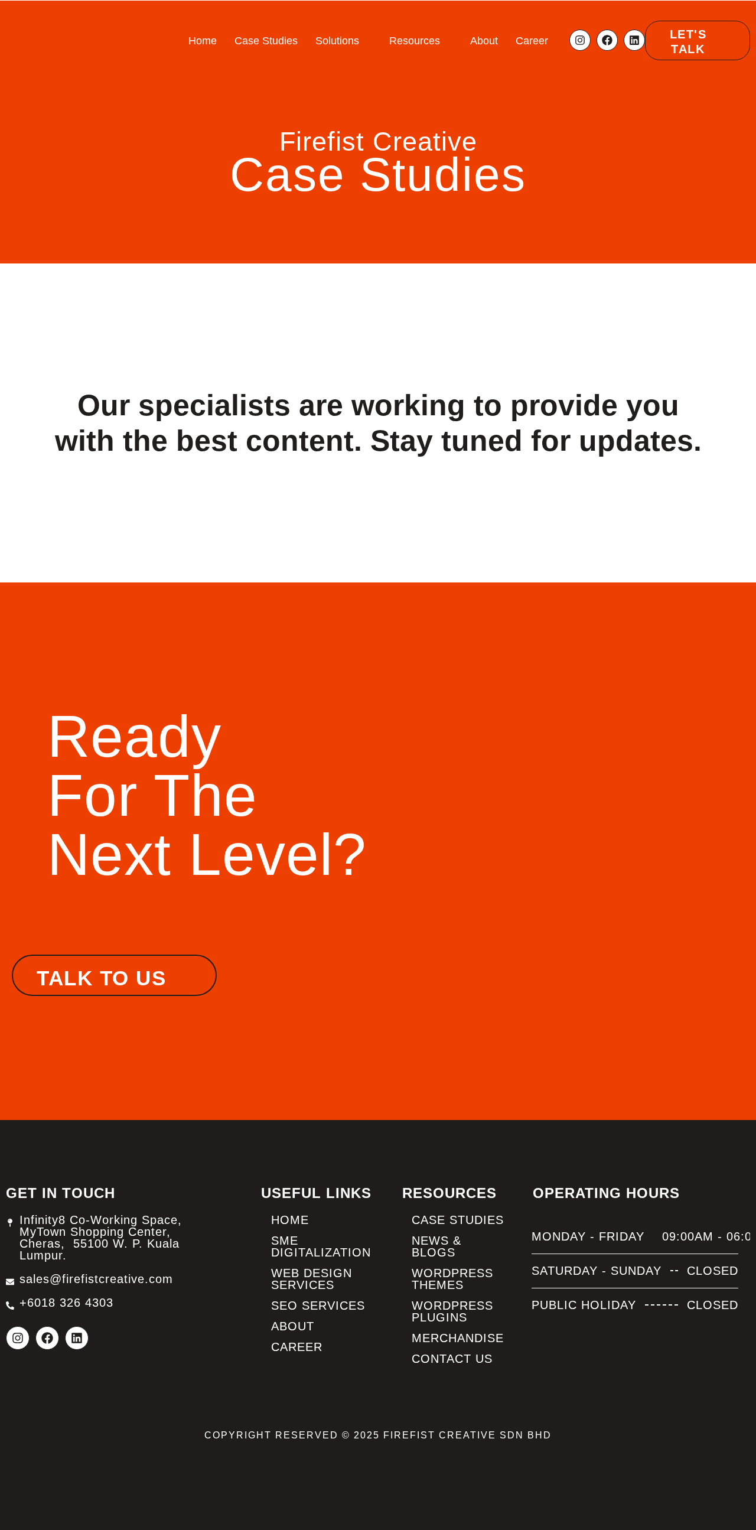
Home (202, 41)
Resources (414, 41)
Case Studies (266, 41)
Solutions (337, 41)
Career (532, 41)
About (484, 41)
